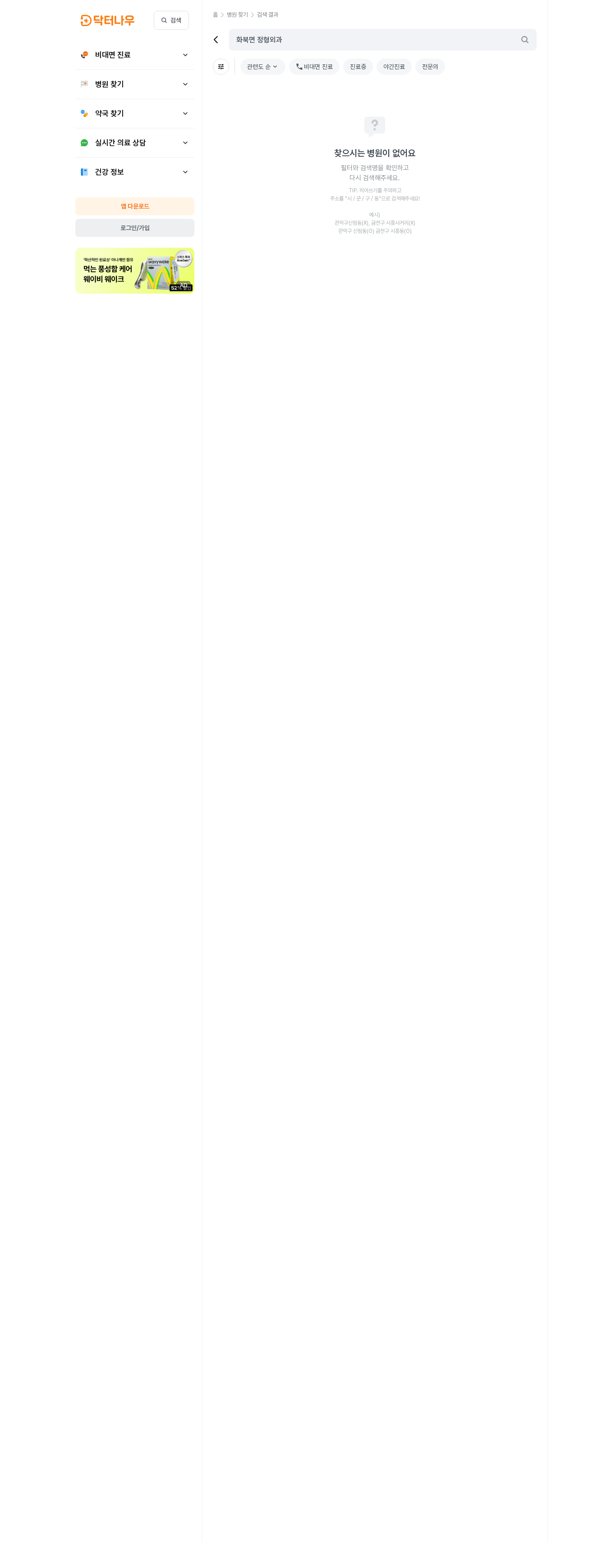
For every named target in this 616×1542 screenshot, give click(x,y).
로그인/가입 (135, 227)
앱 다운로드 (135, 206)
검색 (175, 20)
